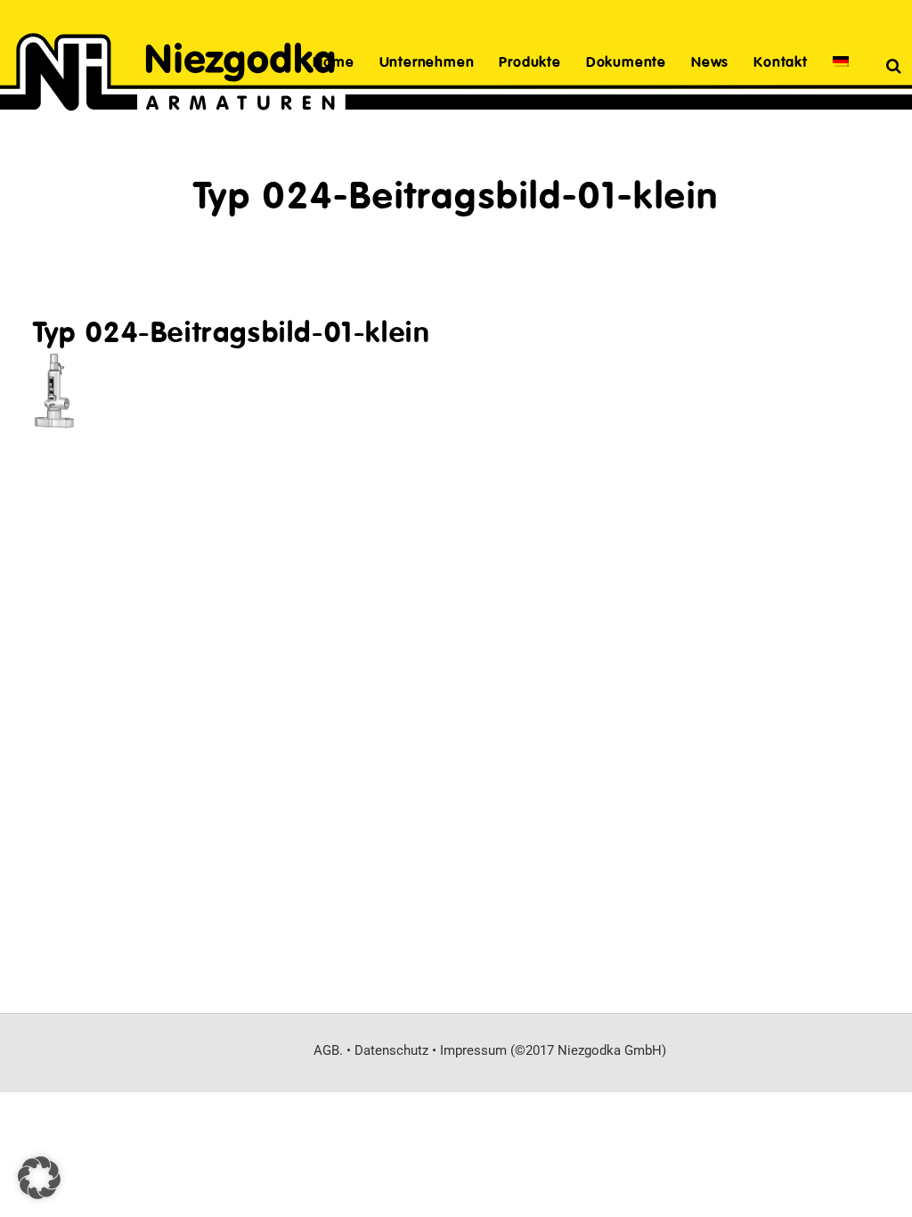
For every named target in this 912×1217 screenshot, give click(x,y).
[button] (39, 1178)
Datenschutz (391, 1050)
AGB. (328, 1050)
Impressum (473, 1050)
